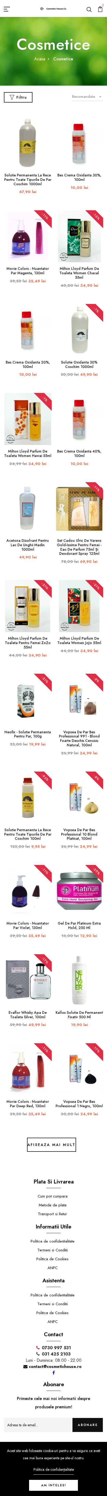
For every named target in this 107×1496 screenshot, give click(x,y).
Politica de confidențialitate (54, 1469)
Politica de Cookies (52, 1259)
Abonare (88, 1425)
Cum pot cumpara (53, 1196)
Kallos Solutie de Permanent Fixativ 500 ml (79, 1015)
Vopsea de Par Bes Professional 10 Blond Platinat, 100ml (79, 834)
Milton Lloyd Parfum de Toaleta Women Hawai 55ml (27, 453)
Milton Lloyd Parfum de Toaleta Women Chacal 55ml (79, 273)
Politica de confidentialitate (53, 1241)
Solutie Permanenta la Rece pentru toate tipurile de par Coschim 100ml (27, 834)
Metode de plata (52, 1205)
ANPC (53, 1268)
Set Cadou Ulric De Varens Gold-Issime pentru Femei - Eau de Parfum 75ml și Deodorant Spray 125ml (79, 547)
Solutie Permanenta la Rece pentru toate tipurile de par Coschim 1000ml (27, 180)
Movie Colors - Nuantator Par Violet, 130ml (27, 925)
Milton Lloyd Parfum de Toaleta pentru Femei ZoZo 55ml (28, 643)
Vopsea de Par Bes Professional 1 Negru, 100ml (79, 1104)
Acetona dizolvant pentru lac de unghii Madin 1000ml (27, 545)
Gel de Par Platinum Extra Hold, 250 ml (79, 925)
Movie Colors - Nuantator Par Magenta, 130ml (27, 271)
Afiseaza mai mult (52, 1144)
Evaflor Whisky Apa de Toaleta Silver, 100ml (28, 1015)
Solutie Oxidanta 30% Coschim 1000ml (79, 364)
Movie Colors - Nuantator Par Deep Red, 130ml (27, 1104)
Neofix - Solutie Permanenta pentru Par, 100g (27, 734)
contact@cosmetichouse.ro (55, 1367)
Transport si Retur (52, 1214)
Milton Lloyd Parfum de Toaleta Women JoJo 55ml (79, 640)
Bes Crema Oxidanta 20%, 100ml (28, 364)
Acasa (39, 59)
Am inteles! (53, 1485)
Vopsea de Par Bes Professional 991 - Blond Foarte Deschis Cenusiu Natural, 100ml (79, 738)
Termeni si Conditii (52, 1250)
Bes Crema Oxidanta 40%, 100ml (79, 453)
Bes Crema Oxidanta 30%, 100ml (79, 177)
